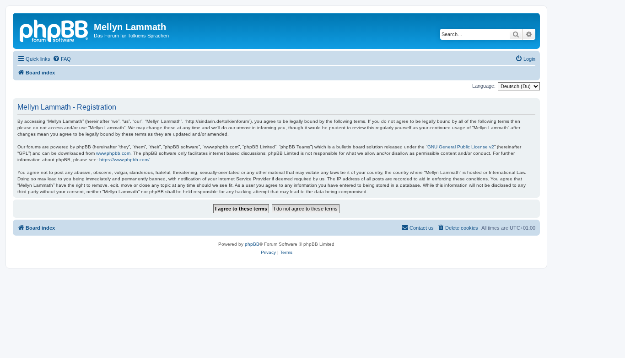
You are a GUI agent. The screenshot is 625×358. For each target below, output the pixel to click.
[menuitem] (62, 58)
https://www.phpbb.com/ (124, 159)
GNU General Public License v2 (460, 146)
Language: (484, 86)
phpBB (252, 244)
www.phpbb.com (113, 153)
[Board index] (54, 29)
